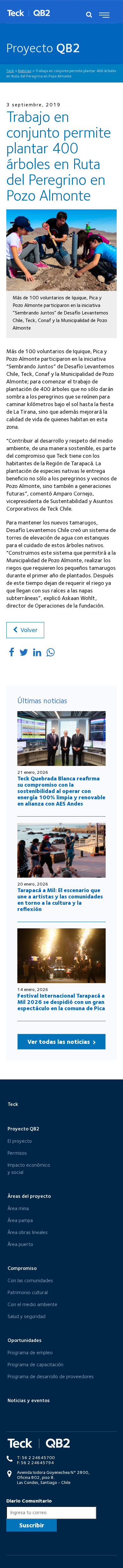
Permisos (17, 1153)
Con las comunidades (30, 1280)
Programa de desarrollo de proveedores (51, 1376)
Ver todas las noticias (59, 1041)
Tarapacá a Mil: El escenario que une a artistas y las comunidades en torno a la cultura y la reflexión (60, 899)
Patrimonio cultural (28, 1292)
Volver (28, 630)
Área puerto (20, 1244)
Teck (13, 1104)
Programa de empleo (30, 1353)
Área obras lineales (28, 1232)
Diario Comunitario (29, 1501)
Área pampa (20, 1220)
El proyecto (20, 1141)
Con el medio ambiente (32, 1304)
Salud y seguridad (26, 1316)
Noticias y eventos (29, 1400)
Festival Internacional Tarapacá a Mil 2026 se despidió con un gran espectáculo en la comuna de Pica (61, 1001)
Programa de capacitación (35, 1364)
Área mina (18, 1208)
